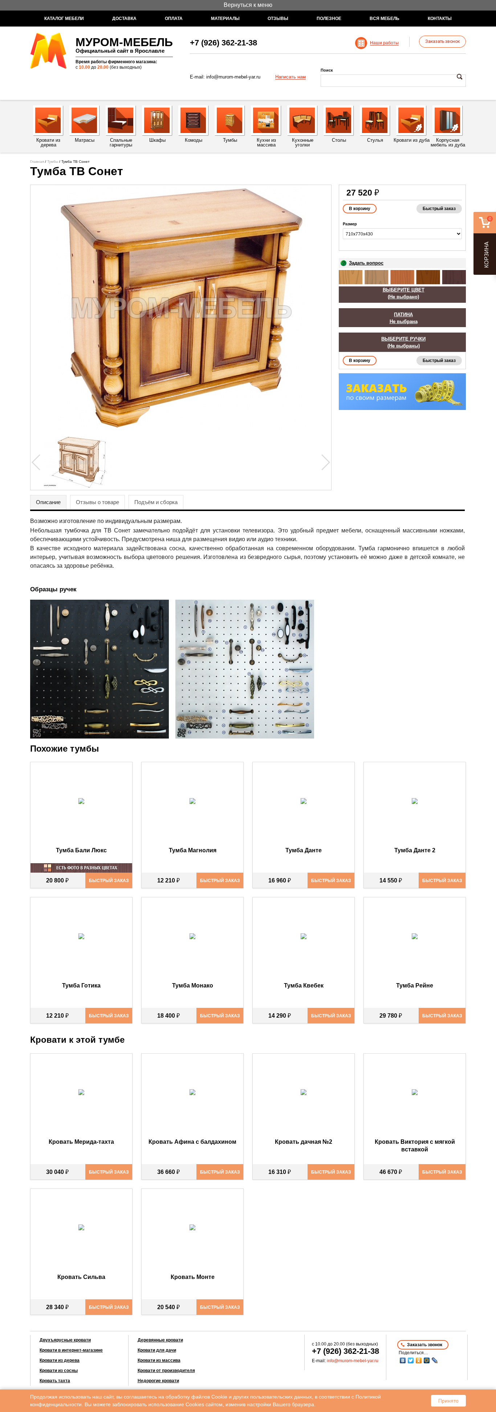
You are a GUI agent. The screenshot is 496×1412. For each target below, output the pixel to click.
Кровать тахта (55, 1380)
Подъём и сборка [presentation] (156, 502)
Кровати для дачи (157, 1350)
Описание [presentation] (48, 502)
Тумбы (52, 162)
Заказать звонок (442, 41)
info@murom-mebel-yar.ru (233, 77)
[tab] (48, 502)
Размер (350, 224)
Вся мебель (384, 18)
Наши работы (384, 43)
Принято (448, 1401)
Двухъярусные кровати (65, 1340)
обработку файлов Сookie (196, 1397)
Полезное (329, 18)
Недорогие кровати (158, 1380)
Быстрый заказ (439, 208)
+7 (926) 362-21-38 (223, 42)
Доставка (124, 18)
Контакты (440, 18)
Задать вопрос (366, 263)
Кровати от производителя (166, 1370)
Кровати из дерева (60, 1360)
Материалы (225, 18)
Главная (37, 162)
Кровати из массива (159, 1360)
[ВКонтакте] (403, 1360)
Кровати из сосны (59, 1370)
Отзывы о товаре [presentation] (97, 502)
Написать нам (290, 77)
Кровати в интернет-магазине (71, 1350)
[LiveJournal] (435, 1360)
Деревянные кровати (160, 1340)
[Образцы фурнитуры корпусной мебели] (102, 670)
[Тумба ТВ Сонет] (181, 308)
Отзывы (278, 18)
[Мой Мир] (427, 1360)
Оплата (174, 18)
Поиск (327, 70)
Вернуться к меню (248, 5)
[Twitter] (411, 1360)
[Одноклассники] (419, 1360)
